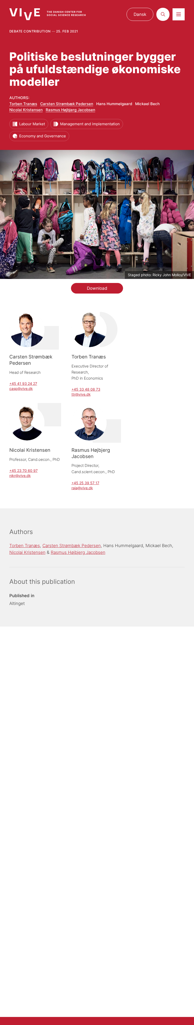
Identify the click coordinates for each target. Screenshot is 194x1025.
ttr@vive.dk (81, 394)
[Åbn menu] (179, 14)
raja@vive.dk (82, 488)
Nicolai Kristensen (26, 109)
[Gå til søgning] (162, 14)
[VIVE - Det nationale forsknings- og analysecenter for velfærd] (52, 14)
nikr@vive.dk (20, 475)
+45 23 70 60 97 (23, 470)
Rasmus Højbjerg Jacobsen (70, 109)
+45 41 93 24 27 (23, 383)
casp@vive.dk (21, 388)
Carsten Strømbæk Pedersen (66, 103)
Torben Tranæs (23, 103)
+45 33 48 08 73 (85, 389)
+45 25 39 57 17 (85, 483)
